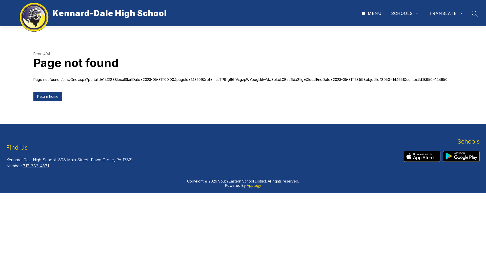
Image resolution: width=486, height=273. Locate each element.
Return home (47, 96)
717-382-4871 (36, 165)
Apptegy (254, 185)
